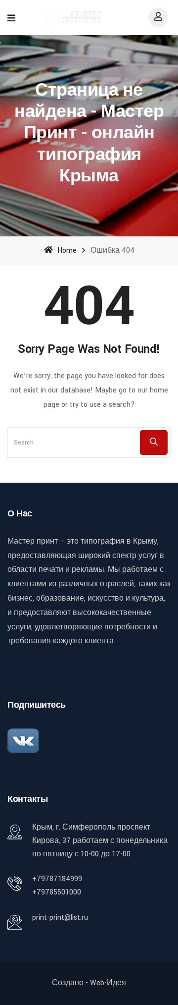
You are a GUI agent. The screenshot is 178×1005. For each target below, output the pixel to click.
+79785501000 (56, 892)
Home (66, 250)
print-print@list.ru (60, 917)
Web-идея (108, 983)
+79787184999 (57, 879)
